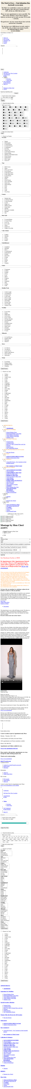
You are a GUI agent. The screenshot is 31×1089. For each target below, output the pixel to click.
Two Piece (7, 191)
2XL (6, 129)
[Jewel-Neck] (4, 907)
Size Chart (3, 601)
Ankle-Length (8, 292)
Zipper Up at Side (9, 228)
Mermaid (7, 340)
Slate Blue (7, 386)
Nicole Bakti (9, 508)
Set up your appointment (6, 710)
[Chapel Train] (4, 899)
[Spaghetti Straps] (4, 925)
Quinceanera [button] (4, 1020)
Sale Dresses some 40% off (12, 506)
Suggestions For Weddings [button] (7, 991)
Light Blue (7, 384)
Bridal (6, 141)
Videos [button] (5, 801)
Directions (5, 767)
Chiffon (6, 270)
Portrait (6, 322)
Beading (7, 248)
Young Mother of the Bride (12, 435)
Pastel (6, 240)
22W (12, 120)
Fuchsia (7, 399)
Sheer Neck (7, 326)
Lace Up (7, 222)
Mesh (6, 276)
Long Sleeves (8, 350)
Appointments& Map (6, 796)
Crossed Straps (8, 220)
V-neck (6, 330)
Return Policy (6, 766)
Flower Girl (7, 150)
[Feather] (3, 893)
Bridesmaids (8, 143)
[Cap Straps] (4, 923)
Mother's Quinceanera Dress (12, 457)
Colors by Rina (10, 479)
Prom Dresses (8, 156)
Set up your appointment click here (9, 748)
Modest (6, 177)
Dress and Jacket (9, 169)
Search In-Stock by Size (8, 103)
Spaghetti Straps (8, 364)
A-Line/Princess (8, 337)
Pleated (6, 208)
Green (6, 378)
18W (25, 118)
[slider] (27, 823)
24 (5, 115)
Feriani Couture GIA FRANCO (14, 480)
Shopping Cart (6, 40)
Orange (6, 405)
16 (5, 112)
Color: (2, 540)
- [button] (4, 426)
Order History (6, 780)
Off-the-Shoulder (9, 319)
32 (5, 118)
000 (6, 107)
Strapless (7, 327)
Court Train (7, 296)
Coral (6, 406)
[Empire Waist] (4, 911)
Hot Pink (7, 397)
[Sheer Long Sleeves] (5, 920)
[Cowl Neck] (4, 903)
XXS (26, 123)
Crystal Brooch (8, 251)
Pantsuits (8, 445)
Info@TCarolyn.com (6, 761)
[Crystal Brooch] (4, 887)
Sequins (7, 263)
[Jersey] (3, 894)
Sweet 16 (7, 160)
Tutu (6, 190)
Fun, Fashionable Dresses (12, 448)
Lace (6, 258)
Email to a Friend (4, 603)
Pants (6, 178)
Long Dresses (8, 175)
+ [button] (4, 495)
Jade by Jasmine (10, 483)
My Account (6, 39)
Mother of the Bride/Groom (11, 154)
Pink (6, 396)
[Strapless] (4, 927)
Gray (6, 415)
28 (16, 115)
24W (19, 120)
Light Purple (8, 393)
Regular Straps (8, 363)
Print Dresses (8, 180)
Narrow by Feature (7, 136)
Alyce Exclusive (10, 471)
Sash (6, 261)
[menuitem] (16, 38)
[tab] (16, 427)
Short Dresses (8, 184)
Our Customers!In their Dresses (7, 809)
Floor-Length (8, 297)
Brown (6, 412)
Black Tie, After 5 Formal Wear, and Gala (15, 444)
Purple (6, 390)
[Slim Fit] (4, 914)
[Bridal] (6, 851)
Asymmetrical (8, 293)
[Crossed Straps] (4, 872)
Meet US (5, 812)
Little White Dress (9, 174)
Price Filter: (5, 97)
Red (6, 403)
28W (6, 123)
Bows (6, 249)
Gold (6, 410)
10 (15, 110)
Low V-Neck (8, 317)
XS (5, 126)
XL (26, 126)
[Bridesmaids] (6, 852)
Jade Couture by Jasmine (12, 484)
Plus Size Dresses (10, 452)
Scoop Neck (8, 324)
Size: (2, 537)
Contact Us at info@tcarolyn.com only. (12, 765)
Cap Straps (7, 361)
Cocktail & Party (10, 443)
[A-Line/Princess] (4, 910)
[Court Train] (4, 901)
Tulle (6, 285)
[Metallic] (2, 878)
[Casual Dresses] (6, 854)
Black (6, 413)
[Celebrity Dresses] (5, 865)
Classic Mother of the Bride (12, 436)
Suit (6, 187)
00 (11, 107)
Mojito (6, 375)
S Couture (8, 507)
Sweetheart (7, 329)
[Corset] (5, 868)
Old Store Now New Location (10, 793)
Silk (6, 282)
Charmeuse (7, 269)
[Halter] (4, 905)
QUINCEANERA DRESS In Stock (15, 456)
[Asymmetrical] (4, 898)
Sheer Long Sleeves (9, 352)
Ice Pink (7, 394)
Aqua (6, 381)
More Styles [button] (6, 502)
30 (22, 115)
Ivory (6, 408)
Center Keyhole (8, 201)
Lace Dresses (8, 171)
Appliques (7, 247)
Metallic (7, 236)
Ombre (6, 239)
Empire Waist (8, 338)
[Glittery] (2, 877)
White (6, 418)
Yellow (6, 374)
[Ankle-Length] (4, 897)
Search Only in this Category (9, 95)
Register (5, 41)
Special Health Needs (11, 511)
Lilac (6, 391)
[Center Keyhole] (5, 867)
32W (19, 123)
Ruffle (6, 260)
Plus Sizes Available (9, 210)
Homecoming (8, 153)
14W (11, 118)
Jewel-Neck (7, 316)
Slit (5, 213)
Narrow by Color (7, 371)
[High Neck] (4, 906)
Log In (5, 43)
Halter (6, 313)
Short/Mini (7, 300)
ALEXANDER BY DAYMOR (13, 470)
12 (20, 110)
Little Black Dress (9, 172)
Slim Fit (7, 341)
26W (26, 120)
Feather (6, 254)
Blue (6, 387)
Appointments (9, 428)
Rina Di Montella (10, 491)
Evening (7, 148)
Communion (8, 147)
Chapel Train (8, 295)
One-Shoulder (8, 320)
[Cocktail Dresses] (6, 855)
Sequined (7, 281)
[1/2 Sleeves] (5, 916)
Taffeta (6, 284)
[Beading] (4, 885)
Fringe (6, 257)
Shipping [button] (5, 493)
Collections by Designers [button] (6, 1037)
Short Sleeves (8, 353)
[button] (6, 72)
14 (26, 110)
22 (22, 112)
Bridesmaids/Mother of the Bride (13, 433)
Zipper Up (7, 226)
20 (16, 112)
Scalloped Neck (8, 323)
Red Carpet (7, 159)
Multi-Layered (8, 205)
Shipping (8, 496)
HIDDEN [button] (5, 497)
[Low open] (4, 874)
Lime (6, 380)
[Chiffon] (3, 892)
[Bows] (4, 886)
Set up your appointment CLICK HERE (10, 785)
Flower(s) (7, 255)
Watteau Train (8, 305)
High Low (7, 204)
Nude (6, 409)
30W (12, 123)
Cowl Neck (7, 311)
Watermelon (7, 400)
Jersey (6, 273)
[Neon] (2, 880)
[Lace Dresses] (4, 861)
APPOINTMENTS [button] (5, 985)
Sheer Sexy (7, 183)
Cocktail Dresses (9, 145)
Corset (6, 202)
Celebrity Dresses (9, 199)
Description (6, 606)
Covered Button (8, 219)
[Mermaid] (4, 912)
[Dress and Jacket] (4, 860)
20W (6, 120)
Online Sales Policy (5, 602)
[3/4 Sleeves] (5, 918)
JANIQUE (9, 485)
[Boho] (4, 859)
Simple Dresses (9, 447)
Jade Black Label (10, 482)
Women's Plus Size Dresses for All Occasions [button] (11, 1014)
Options (8, 510)
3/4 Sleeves (7, 349)
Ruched (6, 211)
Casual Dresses (8, 144)
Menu (2, 69)
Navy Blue (7, 388)
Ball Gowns (7, 167)
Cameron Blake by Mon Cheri (13, 472)
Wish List (5, 37)
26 (11, 115)
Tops (6, 189)
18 (11, 112)
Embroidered (8, 252)
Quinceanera (8, 157)
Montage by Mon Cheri (12, 475)
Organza (7, 278)
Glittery (6, 234)
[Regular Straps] (4, 924)
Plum (6, 402)
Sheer (6, 225)
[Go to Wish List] (2, 34)
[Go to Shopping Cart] (1, 34)
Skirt (6, 186)
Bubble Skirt (8, 198)
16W (18, 118)
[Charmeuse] (3, 890)
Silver (6, 416)
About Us (5, 772)
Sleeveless (7, 355)
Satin (6, 279)
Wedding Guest (9, 437)
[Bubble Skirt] (5, 864)
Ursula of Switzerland (11, 492)
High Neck (7, 314)
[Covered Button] (4, 871)
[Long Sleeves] (5, 919)
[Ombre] (2, 881)
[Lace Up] (4, 873)
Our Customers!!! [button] (5, 1027)
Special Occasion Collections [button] (7, 1002)
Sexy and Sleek (8, 181)
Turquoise (7, 383)
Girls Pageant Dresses (10, 151)
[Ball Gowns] (4, 858)
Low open (7, 223)
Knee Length (8, 299)
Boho (6, 168)
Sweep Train (8, 302)
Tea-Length (7, 303)
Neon (6, 237)
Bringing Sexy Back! (11, 500)
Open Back (7, 207)
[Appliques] (4, 884)
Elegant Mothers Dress (11, 432)
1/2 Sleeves (7, 348)
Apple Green (8, 377)
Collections (6, 790)
